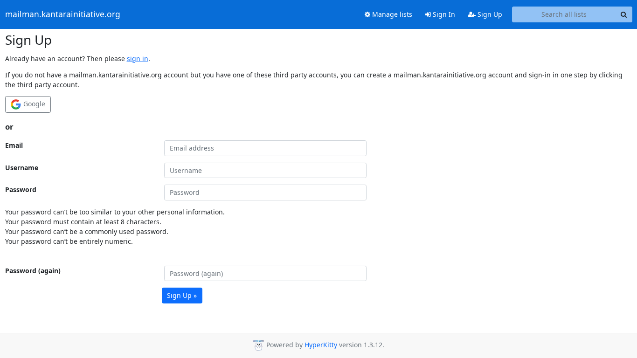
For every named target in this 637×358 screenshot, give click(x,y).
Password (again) (33, 270)
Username (21, 167)
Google (33, 103)
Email (14, 145)
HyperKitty (321, 344)
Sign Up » (182, 295)
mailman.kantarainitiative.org (62, 14)
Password (20, 189)
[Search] (624, 14)
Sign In (443, 14)
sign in (137, 58)
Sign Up (489, 14)
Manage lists (391, 14)
